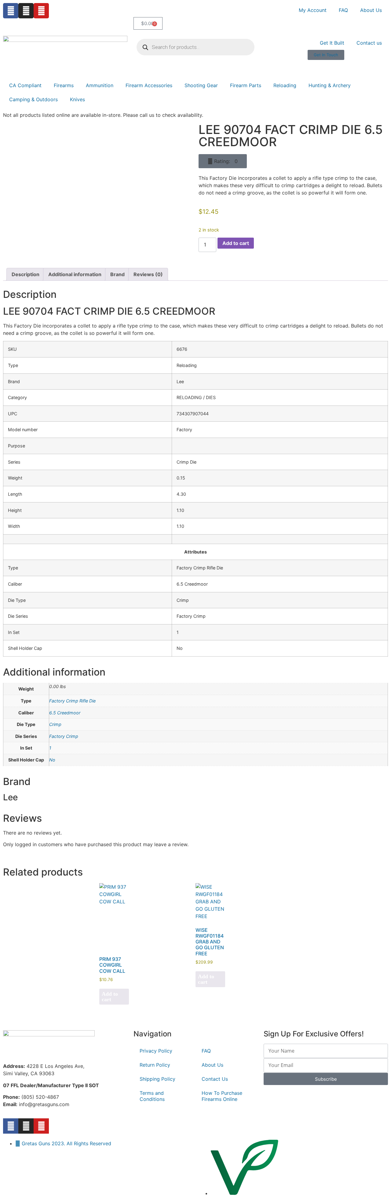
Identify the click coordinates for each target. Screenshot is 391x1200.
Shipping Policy (157, 1079)
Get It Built (332, 43)
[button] (223, 161)
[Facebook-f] (10, 1126)
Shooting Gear (201, 85)
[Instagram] (26, 10)
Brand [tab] (117, 274)
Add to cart (235, 243)
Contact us (369, 43)
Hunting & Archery (330, 85)
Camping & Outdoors (33, 99)
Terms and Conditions (152, 1096)
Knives (77, 99)
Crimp (55, 724)
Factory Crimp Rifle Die (72, 700)
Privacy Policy (156, 1051)
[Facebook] (10, 10)
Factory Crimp (63, 736)
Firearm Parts (245, 85)
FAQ (343, 10)
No (52, 759)
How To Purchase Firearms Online (222, 1096)
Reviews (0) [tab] (148, 274)
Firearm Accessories (149, 85)
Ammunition (99, 85)
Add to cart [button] (110, 996)
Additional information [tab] (74, 274)
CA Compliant (25, 85)
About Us (371, 10)
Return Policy (155, 1065)
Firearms (64, 85)
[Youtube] (41, 10)
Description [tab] (25, 274)
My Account (313, 10)
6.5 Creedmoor (64, 712)
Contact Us (215, 1079)
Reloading (284, 85)
